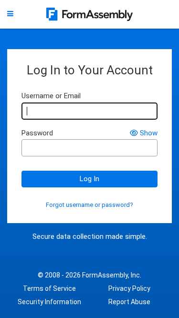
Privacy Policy (129, 288)
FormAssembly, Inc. (111, 275)
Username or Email (51, 96)
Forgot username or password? (89, 205)
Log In (89, 178)
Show (149, 133)
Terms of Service (49, 288)
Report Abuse (129, 302)
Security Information (49, 302)
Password (37, 133)
